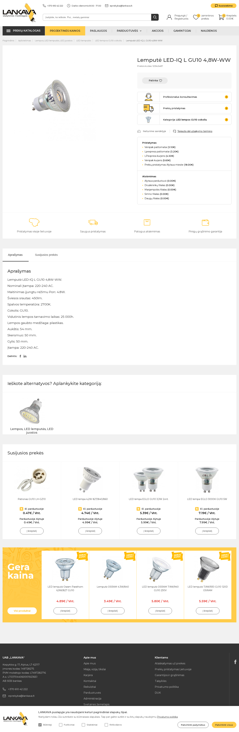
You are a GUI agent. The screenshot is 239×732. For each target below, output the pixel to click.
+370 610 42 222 (55, 5)
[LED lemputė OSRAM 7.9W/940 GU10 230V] (160, 569)
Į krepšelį (32, 531)
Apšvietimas (24, 40)
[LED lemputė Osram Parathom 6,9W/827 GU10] (65, 569)
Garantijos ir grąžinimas (169, 675)
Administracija (92, 698)
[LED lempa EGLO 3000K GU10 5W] (207, 479)
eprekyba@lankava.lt (121, 5)
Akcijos (158, 30)
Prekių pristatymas (174, 108)
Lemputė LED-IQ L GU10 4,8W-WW (144, 40)
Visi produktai (22, 610)
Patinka (153, 80)
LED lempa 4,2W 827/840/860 (90, 499)
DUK (158, 692)
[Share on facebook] (20, 356)
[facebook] (235, 662)
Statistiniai (92, 724)
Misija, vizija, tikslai (95, 669)
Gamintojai (182, 30)
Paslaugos (98, 30)
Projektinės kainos (65, 30)
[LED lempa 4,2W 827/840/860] (90, 479)
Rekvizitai (90, 686)
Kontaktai (90, 681)
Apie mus (90, 663)
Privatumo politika (167, 686)
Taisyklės (160, 681)
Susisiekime (226, 5)
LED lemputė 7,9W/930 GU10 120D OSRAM (208, 588)
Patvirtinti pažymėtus (193, 725)
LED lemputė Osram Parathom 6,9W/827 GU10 (65, 588)
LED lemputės (83, 40)
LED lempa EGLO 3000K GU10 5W (207, 499)
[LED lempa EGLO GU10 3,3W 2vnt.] (149, 479)
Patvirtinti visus (224, 725)
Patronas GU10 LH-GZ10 (32, 499)
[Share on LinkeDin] (25, 356)
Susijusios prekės (46, 254)
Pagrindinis (8, 40)
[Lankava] (20, 13)
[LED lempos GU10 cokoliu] (148, 120)
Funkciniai (69, 724)
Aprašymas (15, 254)
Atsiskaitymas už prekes (170, 663)
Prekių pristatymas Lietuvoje (173, 669)
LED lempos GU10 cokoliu (108, 40)
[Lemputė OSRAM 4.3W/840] (112, 569)
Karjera (88, 675)
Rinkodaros (116, 724)
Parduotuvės (92, 692)
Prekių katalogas (26, 30)
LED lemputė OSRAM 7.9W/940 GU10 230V (160, 588)
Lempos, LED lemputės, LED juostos (53, 40)
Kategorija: (185, 119)
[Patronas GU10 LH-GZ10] (32, 479)
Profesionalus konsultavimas (180, 96)
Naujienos (209, 30)
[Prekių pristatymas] (148, 108)
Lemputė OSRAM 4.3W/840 (113, 586)
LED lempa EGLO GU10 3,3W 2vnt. (148, 499)
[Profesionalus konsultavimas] (148, 97)
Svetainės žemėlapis (96, 704)
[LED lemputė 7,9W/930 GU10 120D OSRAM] (207, 569)
